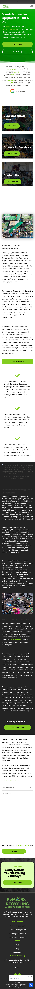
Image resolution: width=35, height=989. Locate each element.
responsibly (9, 83)
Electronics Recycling (9, 29)
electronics (11, 69)
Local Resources (8, 787)
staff (13, 75)
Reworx (7, 27)
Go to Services (12, 154)
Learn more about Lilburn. (11, 781)
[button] (17, 2)
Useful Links (7, 794)
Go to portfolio (12, 126)
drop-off (16, 72)
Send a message (12, 181)
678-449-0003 (16, 639)
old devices (11, 80)
